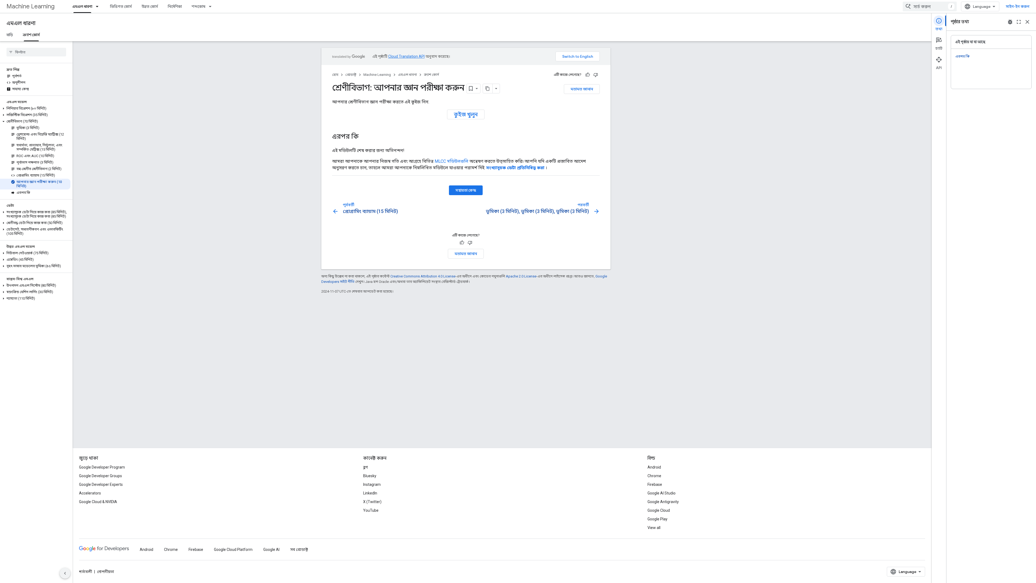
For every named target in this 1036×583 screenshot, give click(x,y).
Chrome (654, 476)
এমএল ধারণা (82, 6)
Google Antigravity (663, 502)
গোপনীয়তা (105, 572)
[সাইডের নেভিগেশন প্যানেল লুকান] (65, 573)
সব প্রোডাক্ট (299, 549)
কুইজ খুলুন (466, 114)
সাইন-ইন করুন (1018, 6)
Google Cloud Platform (233, 549)
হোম (335, 75)
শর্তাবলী (85, 572)
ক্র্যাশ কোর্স (31, 34)
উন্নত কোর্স (150, 6)
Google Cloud (659, 510)
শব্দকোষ (198, 6)
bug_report (1010, 22)
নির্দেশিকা (175, 6)
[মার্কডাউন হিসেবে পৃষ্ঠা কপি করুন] (488, 88)
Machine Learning (30, 6)
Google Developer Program (102, 467)
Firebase (655, 484)
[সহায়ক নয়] (596, 75)
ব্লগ (365, 467)
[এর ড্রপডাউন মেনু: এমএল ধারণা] (98, 6)
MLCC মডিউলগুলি (451, 161)
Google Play (657, 519)
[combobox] (930, 6)
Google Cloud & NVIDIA (98, 502)
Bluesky (369, 476)
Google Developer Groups (100, 476)
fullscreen (1018, 22)
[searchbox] (36, 52)
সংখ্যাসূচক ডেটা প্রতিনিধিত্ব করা (515, 167)
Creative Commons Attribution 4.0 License (422, 276)
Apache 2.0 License (521, 276)
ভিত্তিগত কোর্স (121, 6)
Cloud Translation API (406, 56)
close (1027, 22)
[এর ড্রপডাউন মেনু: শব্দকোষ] (211, 6)
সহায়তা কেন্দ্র (465, 190)
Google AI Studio (662, 493)
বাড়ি (9, 34)
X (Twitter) (372, 502)
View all (654, 528)
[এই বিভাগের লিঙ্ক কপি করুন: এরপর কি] (364, 137)
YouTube (371, 510)
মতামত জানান (582, 89)
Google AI (271, 549)
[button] (35, 108)
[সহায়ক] (588, 75)
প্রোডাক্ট (350, 75)
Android (654, 467)
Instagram (372, 484)
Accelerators (90, 493)
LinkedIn (370, 493)
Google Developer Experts (101, 484)
